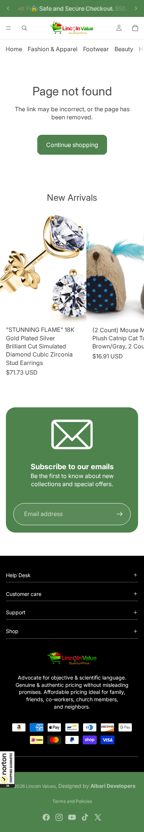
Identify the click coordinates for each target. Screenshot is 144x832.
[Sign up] (119, 514)
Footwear (96, 49)
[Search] (24, 28)
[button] (7, 769)
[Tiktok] (84, 817)
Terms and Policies (72, 801)
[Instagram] (59, 817)
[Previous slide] (8, 8)
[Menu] (8, 28)
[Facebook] (46, 817)
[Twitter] (97, 817)
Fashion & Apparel (53, 49)
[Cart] (135, 28)
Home (14, 49)
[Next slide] (136, 8)
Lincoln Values (41, 786)
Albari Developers (113, 786)
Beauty (123, 49)
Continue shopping (72, 144)
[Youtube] (72, 817)
